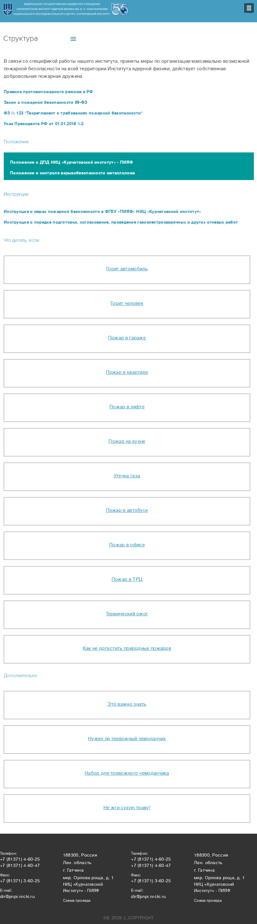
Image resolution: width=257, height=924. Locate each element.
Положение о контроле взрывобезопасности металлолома (72, 173)
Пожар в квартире (127, 372)
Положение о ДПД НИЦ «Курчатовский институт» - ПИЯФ (71, 162)
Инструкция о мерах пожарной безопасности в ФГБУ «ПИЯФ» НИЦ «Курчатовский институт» (102, 211)
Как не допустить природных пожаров (127, 648)
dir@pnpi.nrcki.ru (17, 896)
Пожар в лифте (126, 407)
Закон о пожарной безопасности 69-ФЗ (45, 102)
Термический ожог (127, 614)
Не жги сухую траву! (126, 807)
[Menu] (249, 8)
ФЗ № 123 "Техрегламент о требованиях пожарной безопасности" (73, 113)
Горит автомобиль (127, 269)
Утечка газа (127, 476)
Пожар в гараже (127, 338)
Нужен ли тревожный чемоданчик (127, 738)
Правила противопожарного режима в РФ (48, 91)
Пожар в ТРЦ (127, 579)
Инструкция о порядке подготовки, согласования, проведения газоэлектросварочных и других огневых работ (121, 222)
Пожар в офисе (127, 545)
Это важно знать (127, 704)
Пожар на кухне (126, 441)
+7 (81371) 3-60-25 (20, 880)
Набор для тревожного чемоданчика (127, 773)
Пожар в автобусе (127, 510)
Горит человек (127, 303)
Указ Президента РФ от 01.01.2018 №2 (44, 123)
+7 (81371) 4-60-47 (20, 865)
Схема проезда (77, 900)
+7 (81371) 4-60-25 (20, 859)
